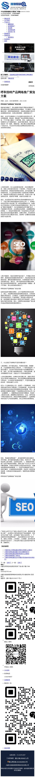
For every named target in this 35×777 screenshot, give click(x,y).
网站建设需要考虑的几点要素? (16, 553)
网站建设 (30, 74)
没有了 (9, 562)
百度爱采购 (17, 74)
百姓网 (12, 74)
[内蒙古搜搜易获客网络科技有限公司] (14, 10)
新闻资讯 (7, 81)
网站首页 (11, 78)
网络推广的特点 (12, 555)
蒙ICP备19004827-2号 (22, 758)
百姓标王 (24, 74)
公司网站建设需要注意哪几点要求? (18, 550)
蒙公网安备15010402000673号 (18, 762)
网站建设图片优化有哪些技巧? (16, 552)
